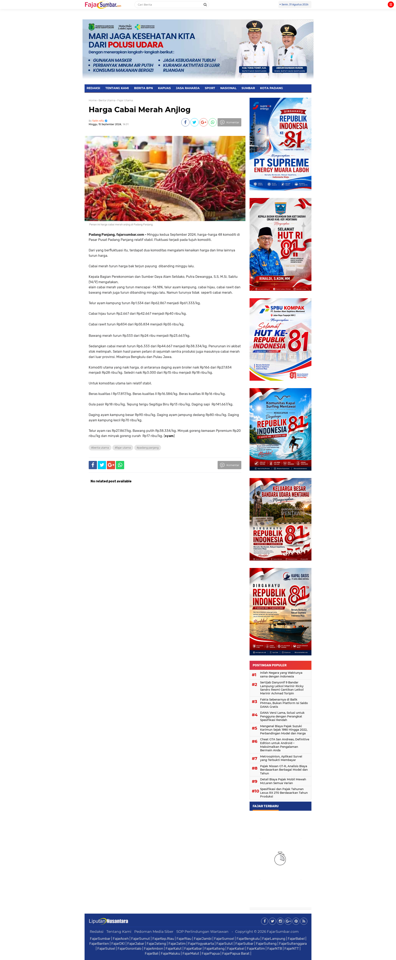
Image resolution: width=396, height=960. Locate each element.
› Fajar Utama (124, 100)
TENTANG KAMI (117, 88)
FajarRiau (184, 938)
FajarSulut (224, 943)
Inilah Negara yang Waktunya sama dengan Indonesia (281, 674)
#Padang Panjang (148, 447)
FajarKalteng (214, 948)
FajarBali (151, 953)
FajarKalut (174, 948)
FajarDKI (118, 943)
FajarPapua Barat (236, 953)
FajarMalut (191, 953)
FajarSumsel (224, 938)
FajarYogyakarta (201, 943)
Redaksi (97, 931)
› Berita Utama (106, 100)
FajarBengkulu (248, 938)
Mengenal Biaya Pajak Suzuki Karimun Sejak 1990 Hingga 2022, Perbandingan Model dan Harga (283, 729)
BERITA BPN (143, 88)
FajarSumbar (100, 938)
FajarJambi (203, 938)
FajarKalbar (193, 948)
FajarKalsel (235, 948)
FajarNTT (291, 948)
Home (93, 100)
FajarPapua (211, 953)
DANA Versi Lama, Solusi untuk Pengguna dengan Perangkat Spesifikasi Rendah (282, 716)
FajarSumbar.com (283, 931)
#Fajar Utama (123, 447)
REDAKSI (93, 88)
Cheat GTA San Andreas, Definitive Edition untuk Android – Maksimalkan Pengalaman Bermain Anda (284, 745)
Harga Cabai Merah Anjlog (140, 109)
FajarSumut (140, 938)
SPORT (210, 88)
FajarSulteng (266, 943)
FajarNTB (274, 948)
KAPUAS (164, 88)
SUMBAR (248, 88)
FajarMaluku (170, 953)
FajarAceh (121, 938)
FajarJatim (177, 943)
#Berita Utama (100, 447)
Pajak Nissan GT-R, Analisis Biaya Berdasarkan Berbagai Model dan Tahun (284, 769)
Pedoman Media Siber (153, 931)
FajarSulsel (106, 948)
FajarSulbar (244, 943)
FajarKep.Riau (163, 938)
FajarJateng (156, 943)
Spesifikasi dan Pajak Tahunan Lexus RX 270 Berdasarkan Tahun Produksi (284, 792)
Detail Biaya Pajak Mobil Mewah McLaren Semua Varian (283, 781)
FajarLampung (273, 938)
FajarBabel (296, 938)
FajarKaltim (256, 948)
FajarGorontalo (129, 948)
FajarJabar (135, 943)
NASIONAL (228, 88)
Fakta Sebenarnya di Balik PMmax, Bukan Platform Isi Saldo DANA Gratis (284, 703)
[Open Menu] (391, 4)
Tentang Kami (118, 931)
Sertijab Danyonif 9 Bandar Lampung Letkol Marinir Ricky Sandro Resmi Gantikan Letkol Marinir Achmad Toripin (282, 688)
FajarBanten (99, 943)
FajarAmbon (153, 948)
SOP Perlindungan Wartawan (202, 931)
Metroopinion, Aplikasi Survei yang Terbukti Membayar (281, 758)
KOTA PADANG (271, 88)
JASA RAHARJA (188, 88)
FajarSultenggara (293, 943)
